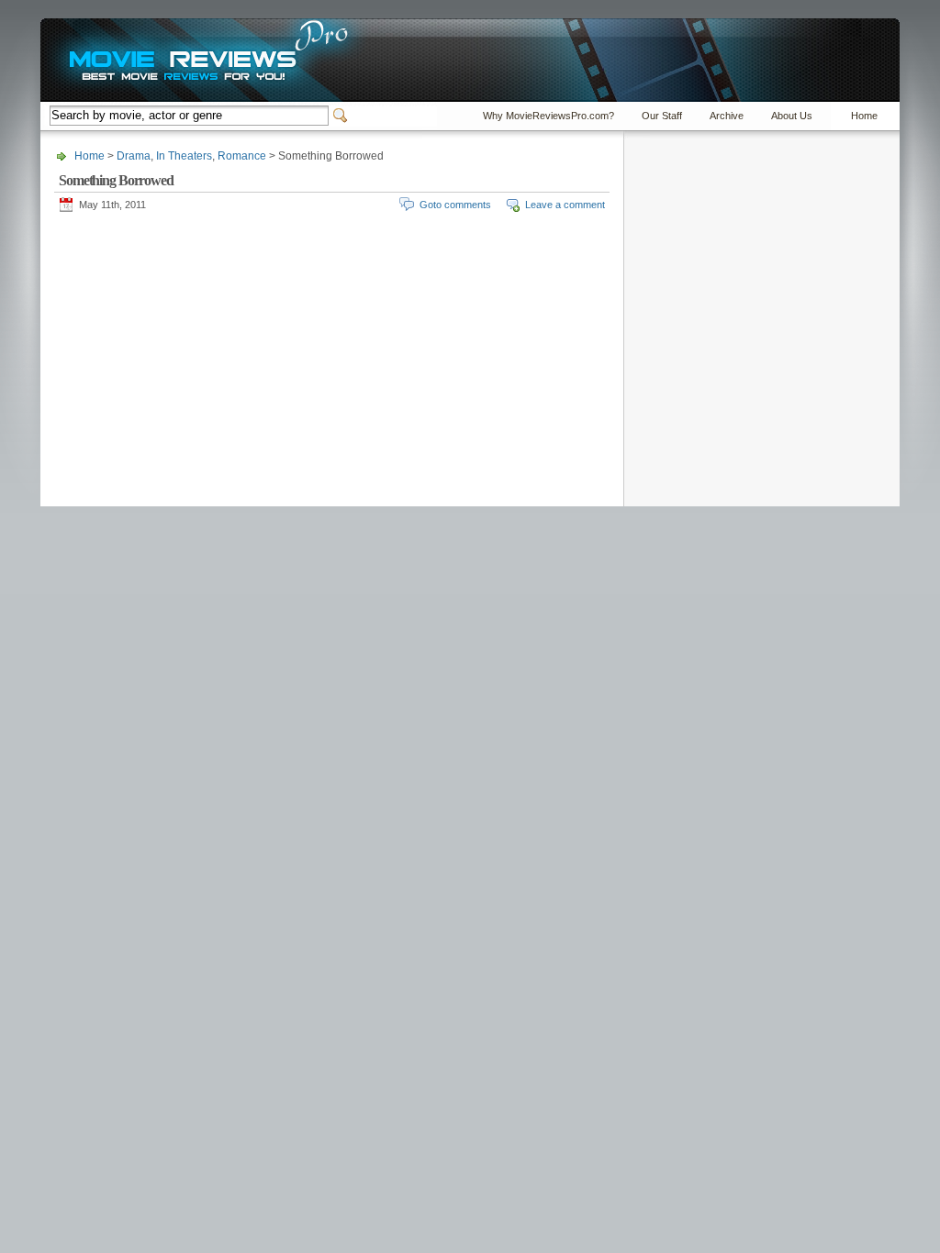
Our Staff (662, 115)
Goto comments (455, 204)
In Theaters (184, 156)
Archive (727, 115)
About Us (791, 115)
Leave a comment (565, 204)
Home (864, 115)
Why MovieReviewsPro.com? (548, 115)
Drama (134, 156)
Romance (242, 156)
